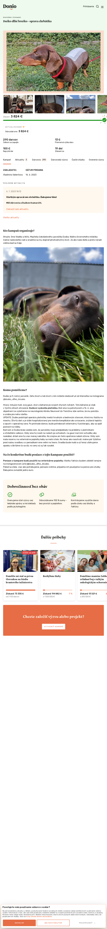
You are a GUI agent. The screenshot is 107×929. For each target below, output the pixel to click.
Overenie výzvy (96, 160)
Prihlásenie (88, 6)
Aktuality (21, 160)
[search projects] (97, 6)
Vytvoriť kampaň (53, 627)
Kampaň (7, 160)
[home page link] (9, 7)
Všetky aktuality (11, 217)
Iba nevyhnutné (53, 923)
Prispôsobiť (86, 923)
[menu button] (102, 6)
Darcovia (39, 160)
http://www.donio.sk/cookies (39, 916)
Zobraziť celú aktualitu (17, 209)
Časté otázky (78, 160)
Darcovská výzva (59, 160)
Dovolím (19, 923)
